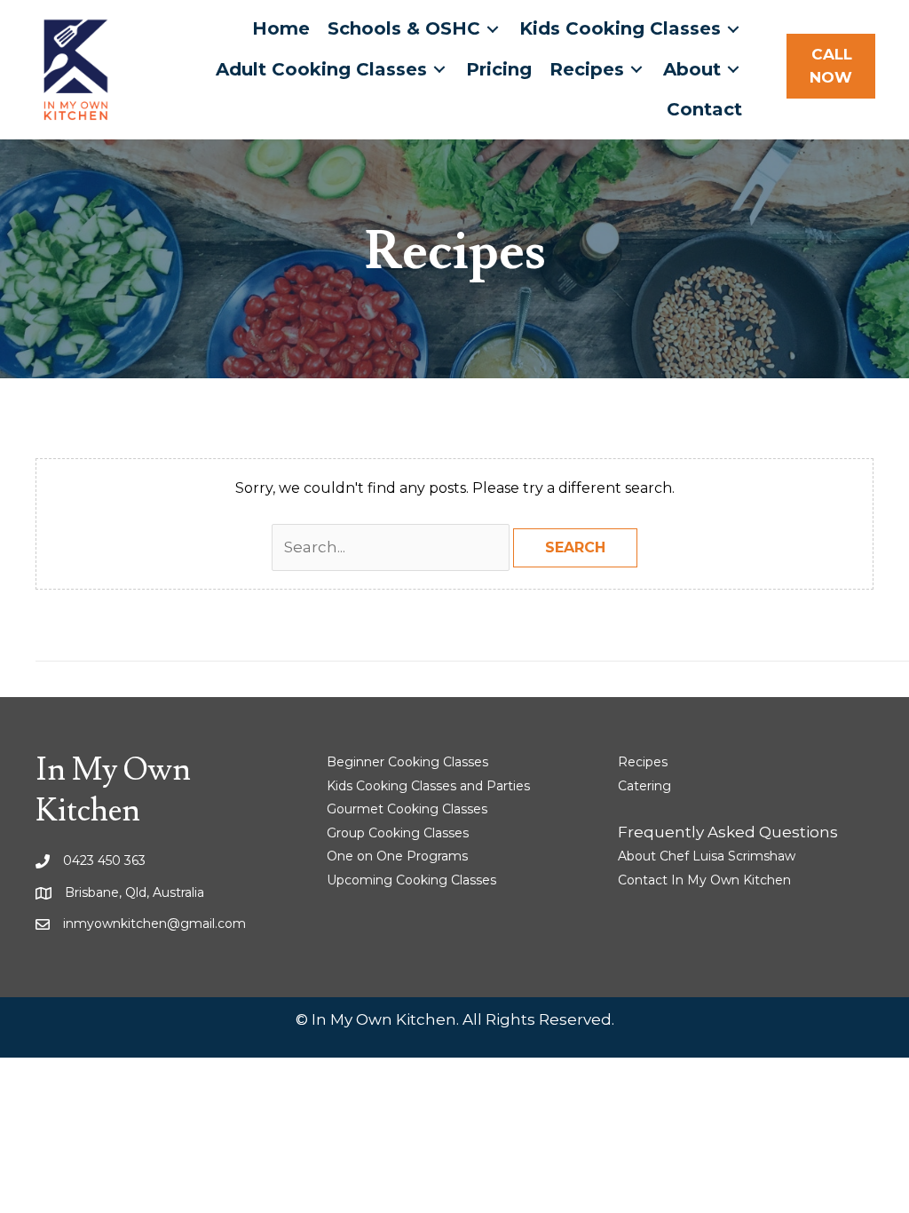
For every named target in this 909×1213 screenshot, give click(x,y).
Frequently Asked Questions (728, 832)
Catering (644, 786)
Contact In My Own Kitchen (704, 880)
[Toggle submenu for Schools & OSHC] (492, 29)
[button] (830, 66)
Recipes (643, 762)
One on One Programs (397, 856)
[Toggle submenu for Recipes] (636, 69)
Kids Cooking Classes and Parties (428, 786)
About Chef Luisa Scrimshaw (706, 856)
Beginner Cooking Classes (407, 762)
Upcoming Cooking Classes (411, 880)
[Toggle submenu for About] (733, 69)
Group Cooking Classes (398, 833)
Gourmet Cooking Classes (407, 809)
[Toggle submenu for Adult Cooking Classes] (439, 69)
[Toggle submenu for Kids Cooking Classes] (733, 29)
